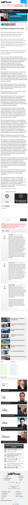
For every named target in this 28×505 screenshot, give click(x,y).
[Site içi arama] (19, 482)
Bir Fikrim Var (21, 475)
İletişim (21, 478)
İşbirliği (20, 479)
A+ (26, 27)
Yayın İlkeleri (20, 477)
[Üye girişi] (16, 482)
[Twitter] (5, 24)
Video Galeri (4, 494)
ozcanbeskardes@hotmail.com (18, 17)
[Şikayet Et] (25, 259)
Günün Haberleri (5, 493)
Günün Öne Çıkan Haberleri (6, 500)
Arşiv (3, 498)
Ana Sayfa (7, 475)
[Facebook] (2, 24)
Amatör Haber (7, 479)
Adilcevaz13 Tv (19, 494)
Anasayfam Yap (18, 493)
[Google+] (7, 24)
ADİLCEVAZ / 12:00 (13, 5)
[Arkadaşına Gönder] (10, 24)
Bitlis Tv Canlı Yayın (19, 496)
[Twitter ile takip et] (11, 482)
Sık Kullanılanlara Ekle (7, 478)
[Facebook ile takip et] (8, 482)
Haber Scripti (14, 504)
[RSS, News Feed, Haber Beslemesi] (14, 482)
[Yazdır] (12, 24)
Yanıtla (11, 259)
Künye (7, 477)
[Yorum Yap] (14, 24)
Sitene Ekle (18, 491)
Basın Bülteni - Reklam (6, 491)
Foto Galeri (4, 496)
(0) (14, 259)
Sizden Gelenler (14, 374)
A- (26, 29)
